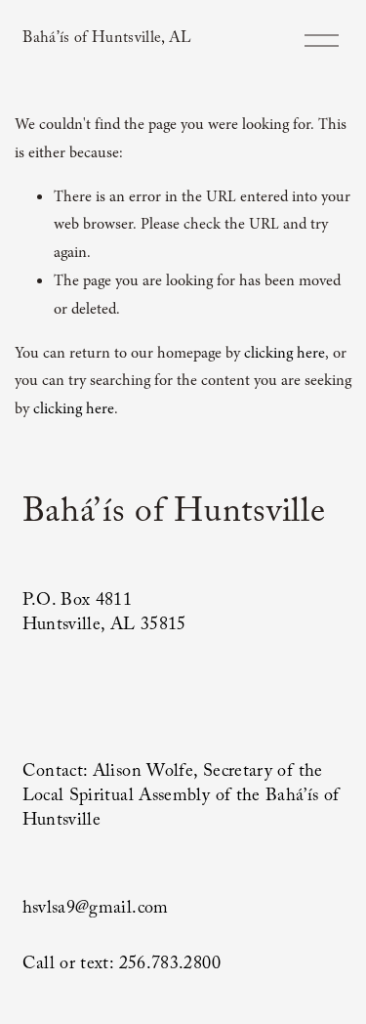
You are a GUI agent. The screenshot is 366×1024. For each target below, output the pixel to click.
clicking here (284, 352)
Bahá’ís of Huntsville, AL (107, 39)
